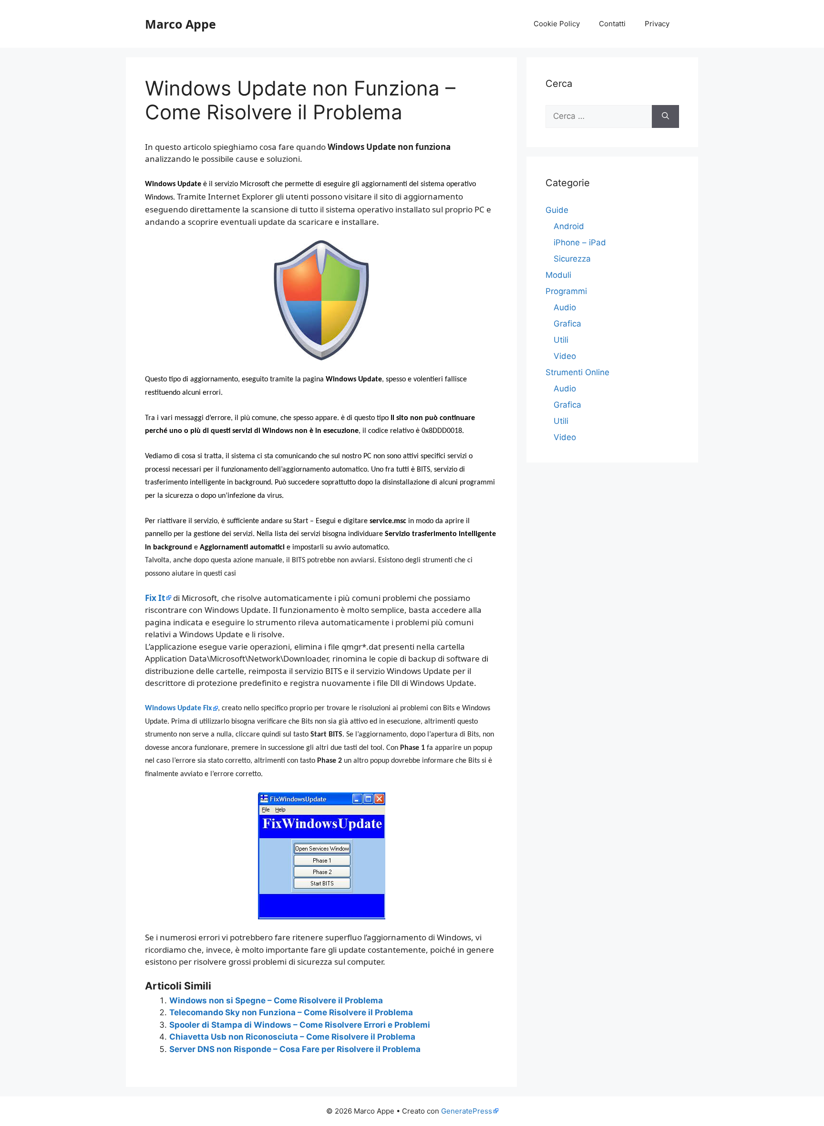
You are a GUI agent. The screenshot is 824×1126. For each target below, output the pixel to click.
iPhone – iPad (580, 242)
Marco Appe (180, 24)
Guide (557, 210)
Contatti (612, 23)
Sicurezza (572, 258)
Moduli (558, 275)
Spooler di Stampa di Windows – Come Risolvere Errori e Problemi (299, 1025)
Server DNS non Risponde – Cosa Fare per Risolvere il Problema (295, 1049)
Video (565, 356)
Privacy (657, 23)
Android (569, 226)
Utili (561, 340)
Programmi (566, 291)
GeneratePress (466, 1110)
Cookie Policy (557, 23)
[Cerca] (665, 116)
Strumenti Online (577, 372)
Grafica (567, 323)
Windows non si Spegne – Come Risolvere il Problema (276, 1000)
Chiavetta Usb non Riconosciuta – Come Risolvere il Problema (292, 1037)
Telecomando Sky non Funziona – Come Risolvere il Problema (291, 1012)
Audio (565, 307)
